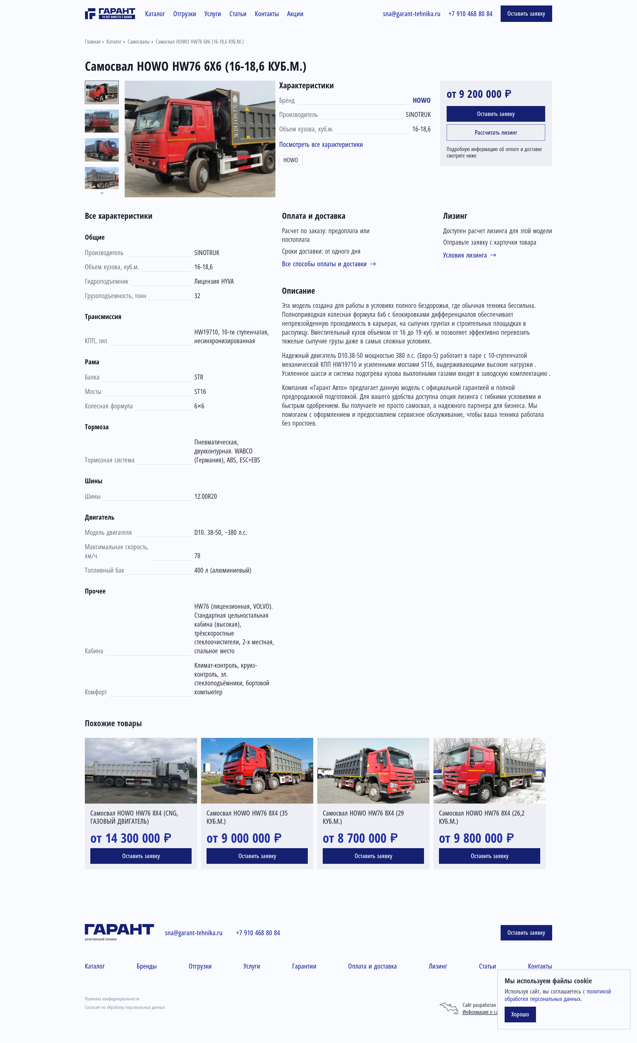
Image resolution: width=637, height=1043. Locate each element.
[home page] (110, 13)
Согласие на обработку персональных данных (125, 1007)
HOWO (422, 100)
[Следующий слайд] (102, 193)
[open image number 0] (200, 139)
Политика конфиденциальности (112, 998)
